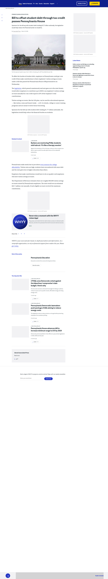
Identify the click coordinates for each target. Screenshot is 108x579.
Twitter (21, 233)
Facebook (18, 233)
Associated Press (17, 31)
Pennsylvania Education (20, 14)
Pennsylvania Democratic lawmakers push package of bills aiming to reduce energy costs (46, 307)
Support (52, 3)
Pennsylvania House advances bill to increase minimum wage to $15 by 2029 (46, 329)
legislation (17, 88)
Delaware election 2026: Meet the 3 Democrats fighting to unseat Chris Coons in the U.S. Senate (83, 75)
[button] (8, 575)
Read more (17, 355)
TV (34, 3)
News (20, 3)
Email (24, 233)
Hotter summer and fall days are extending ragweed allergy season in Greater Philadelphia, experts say (83, 65)
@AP (17, 359)
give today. (15, 246)
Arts (37, 3)
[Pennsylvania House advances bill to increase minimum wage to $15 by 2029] (20, 333)
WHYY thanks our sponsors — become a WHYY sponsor (37, 134)
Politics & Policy (10, 8)
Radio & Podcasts (27, 3)
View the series (36, 265)
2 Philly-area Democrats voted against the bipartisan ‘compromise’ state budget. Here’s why (46, 283)
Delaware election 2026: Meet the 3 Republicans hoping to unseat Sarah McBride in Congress (82, 84)
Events (41, 3)
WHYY (9, 3)
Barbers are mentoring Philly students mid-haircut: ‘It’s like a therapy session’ (46, 144)
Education (46, 3)
